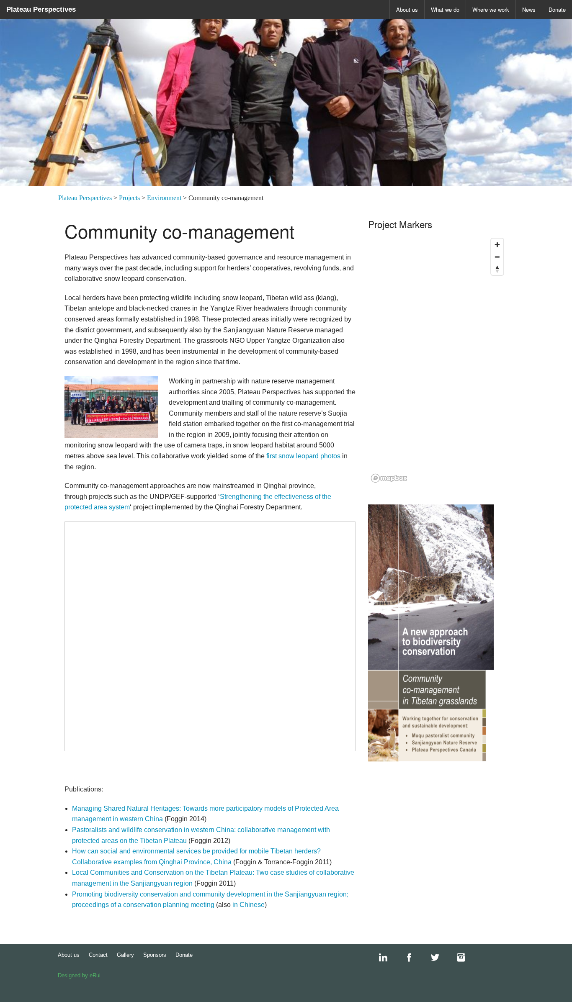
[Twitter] (431, 957)
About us (407, 9)
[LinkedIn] (379, 957)
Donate (557, 9)
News (529, 9)
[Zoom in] (497, 245)
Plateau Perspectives (41, 9)
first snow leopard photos (303, 456)
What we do (445, 9)
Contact (98, 955)
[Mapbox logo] (389, 478)
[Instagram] (456, 957)
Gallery (125, 955)
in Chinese (248, 904)
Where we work (490, 9)
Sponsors (154, 955)
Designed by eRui (79, 975)
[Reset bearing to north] (497, 269)
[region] (438, 360)
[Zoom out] (497, 257)
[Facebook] (405, 957)
